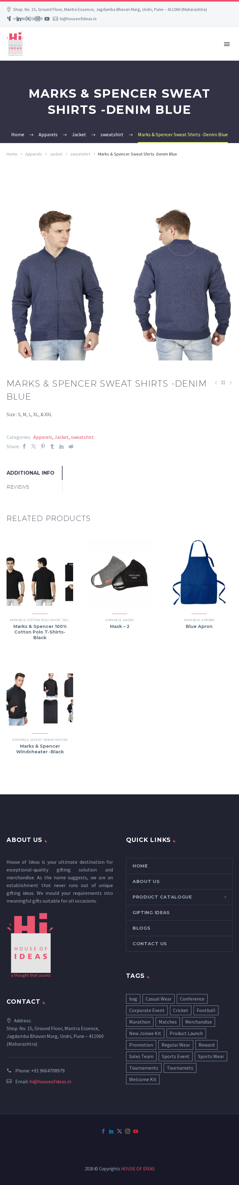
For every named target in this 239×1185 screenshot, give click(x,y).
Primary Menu (226, 44)
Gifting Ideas (151, 912)
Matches (168, 1022)
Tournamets (180, 1068)
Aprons (207, 620)
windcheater (56, 739)
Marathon (139, 1022)
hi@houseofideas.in (50, 1081)
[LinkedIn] (19, 18)
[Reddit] (71, 446)
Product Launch (186, 1033)
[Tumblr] (52, 446)
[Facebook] (9, 18)
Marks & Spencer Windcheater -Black (40, 749)
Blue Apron (199, 626)
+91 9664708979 (48, 1070)
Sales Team (141, 1056)
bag (133, 999)
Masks (128, 620)
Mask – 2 (119, 626)
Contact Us (150, 943)
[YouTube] (47, 18)
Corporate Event (147, 1010)
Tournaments (143, 1068)
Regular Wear (176, 1045)
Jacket (56, 154)
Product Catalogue (162, 897)
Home (12, 154)
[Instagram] (37, 18)
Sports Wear (211, 1056)
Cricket (180, 1010)
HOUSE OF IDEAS (138, 1169)
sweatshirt (80, 154)
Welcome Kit (143, 1079)
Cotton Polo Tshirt (44, 620)
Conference (192, 999)
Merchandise (198, 1022)
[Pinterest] (43, 446)
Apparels (33, 154)
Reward (206, 1045)
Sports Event (176, 1056)
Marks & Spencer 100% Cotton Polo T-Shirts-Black (40, 632)
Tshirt (67, 620)
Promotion (141, 1045)
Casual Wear (158, 999)
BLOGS (142, 928)
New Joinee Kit (145, 1033)
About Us (146, 881)
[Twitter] (28, 18)
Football (206, 1010)
